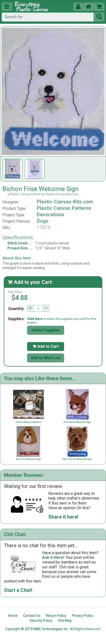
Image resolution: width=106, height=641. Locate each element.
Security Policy (41, 620)
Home (13, 616)
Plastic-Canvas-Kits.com (65, 202)
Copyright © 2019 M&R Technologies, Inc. (37, 629)
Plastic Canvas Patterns (64, 208)
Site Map (65, 620)
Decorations (50, 214)
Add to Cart (46, 346)
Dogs (43, 221)
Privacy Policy (82, 616)
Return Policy (56, 616)
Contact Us (31, 616)
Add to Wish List (46, 357)
